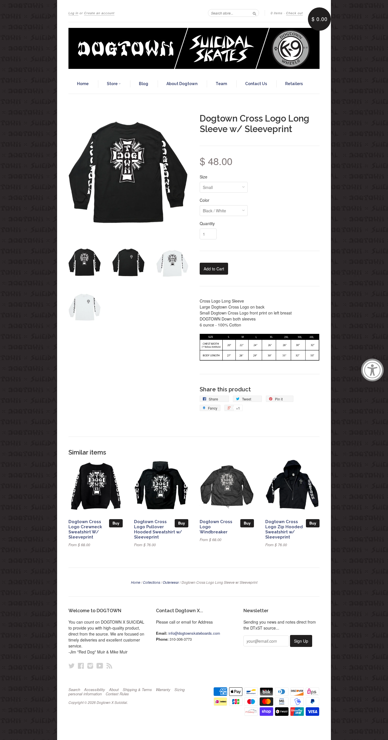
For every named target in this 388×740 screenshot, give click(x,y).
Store (112, 83)
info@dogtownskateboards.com (194, 633)
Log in (73, 13)
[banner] (194, 48)
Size (203, 176)
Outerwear (171, 582)
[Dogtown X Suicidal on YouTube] (100, 665)
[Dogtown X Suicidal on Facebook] (81, 665)
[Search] (254, 13)
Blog (143, 83)
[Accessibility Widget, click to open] (372, 370)
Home (83, 83)
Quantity (207, 223)
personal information (85, 694)
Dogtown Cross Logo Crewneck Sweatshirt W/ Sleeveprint (85, 529)
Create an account (99, 13)
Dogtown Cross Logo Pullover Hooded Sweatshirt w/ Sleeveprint (158, 529)
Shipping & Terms (137, 690)
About (114, 690)
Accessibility (94, 690)
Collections (151, 582)
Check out (294, 13)
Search (74, 690)
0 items (277, 13)
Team (221, 83)
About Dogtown (181, 83)
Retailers (294, 83)
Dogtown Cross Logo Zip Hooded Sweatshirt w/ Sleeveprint (284, 529)
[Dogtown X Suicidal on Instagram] (90, 665)
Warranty (163, 690)
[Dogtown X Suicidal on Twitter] (71, 665)
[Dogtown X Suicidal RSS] (109, 665)
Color (204, 200)
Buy (115, 523)
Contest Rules (117, 694)
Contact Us (256, 83)
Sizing (179, 690)
